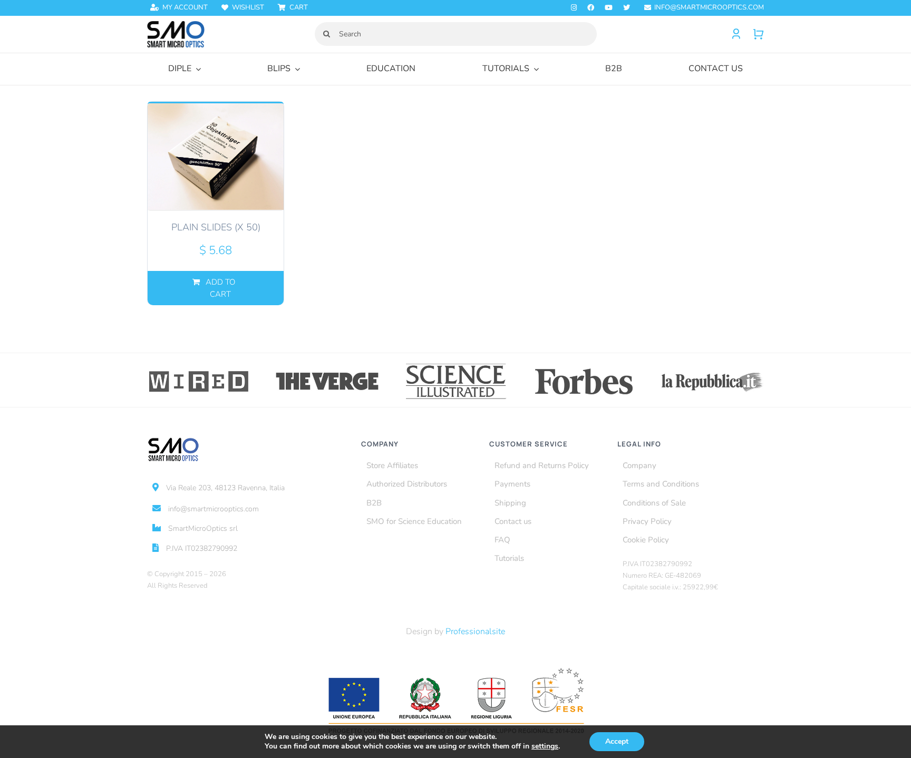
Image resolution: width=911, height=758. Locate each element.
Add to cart (220, 288)
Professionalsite (475, 631)
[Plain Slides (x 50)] (216, 156)
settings (544, 746)
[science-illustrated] (456, 365)
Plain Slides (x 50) (215, 227)
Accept (616, 741)
